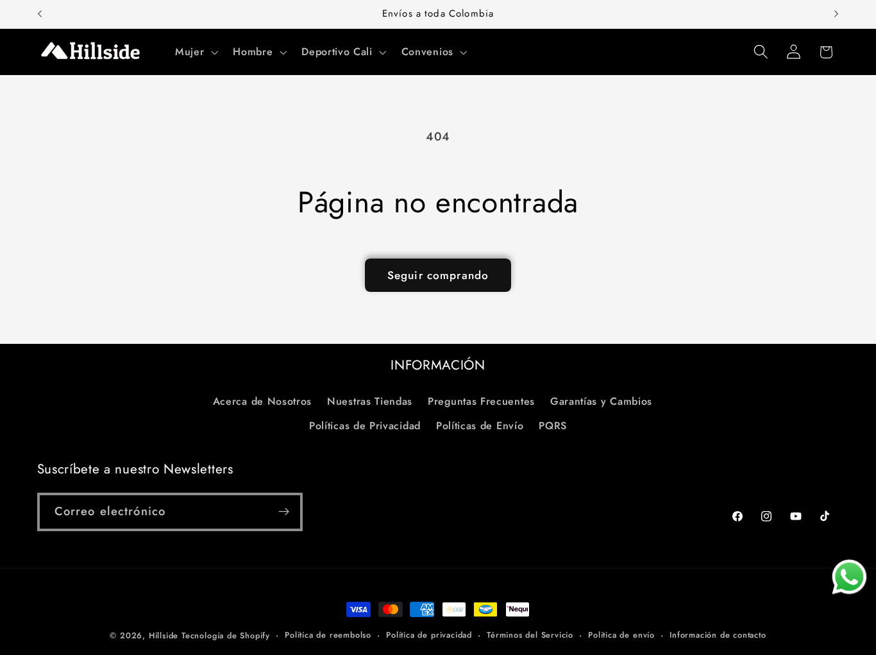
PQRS (553, 425)
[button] (195, 52)
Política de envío (621, 635)
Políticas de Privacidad (365, 425)
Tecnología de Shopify (225, 635)
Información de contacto (718, 635)
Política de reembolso (328, 635)
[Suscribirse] (283, 512)
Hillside (163, 635)
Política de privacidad (429, 635)
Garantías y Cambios (601, 400)
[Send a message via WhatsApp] (849, 577)
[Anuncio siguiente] (836, 14)
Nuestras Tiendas (369, 400)
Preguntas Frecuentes (481, 400)
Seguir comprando (438, 275)
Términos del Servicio (530, 635)
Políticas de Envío (479, 425)
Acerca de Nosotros (262, 400)
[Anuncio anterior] (40, 14)
